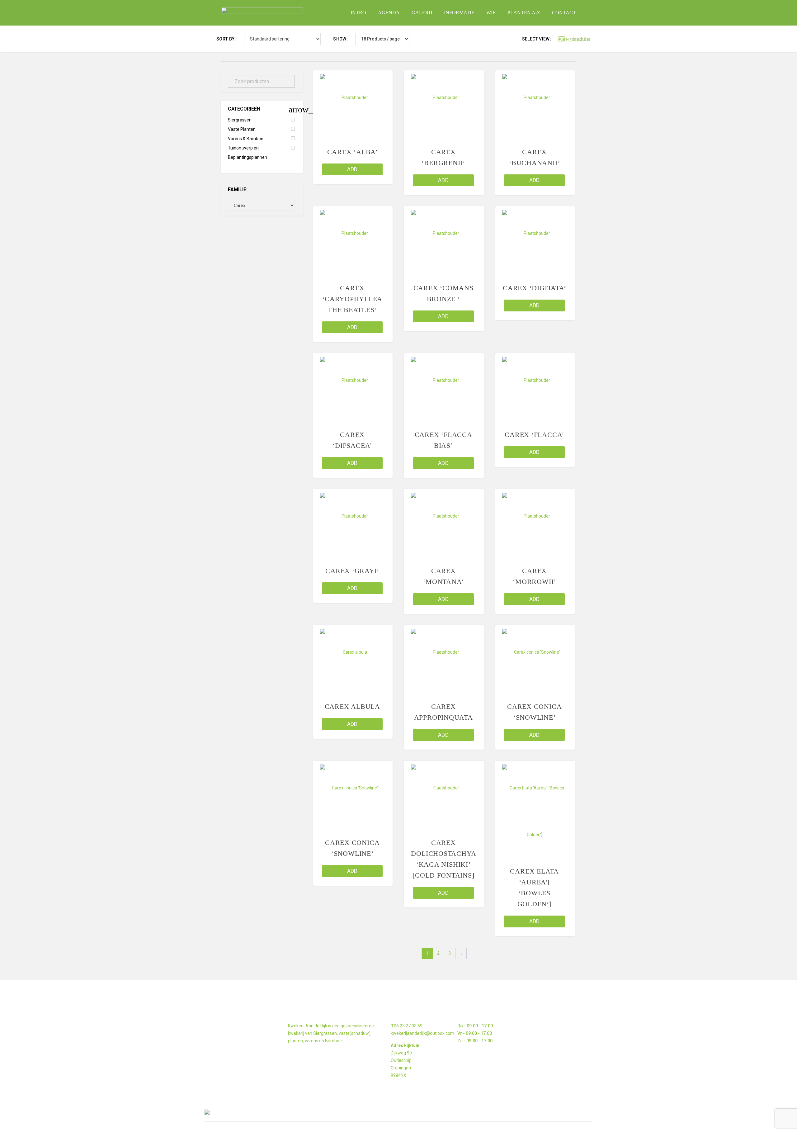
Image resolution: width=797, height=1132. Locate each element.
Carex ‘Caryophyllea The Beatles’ (352, 299)
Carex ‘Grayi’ (352, 571)
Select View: (536, 38)
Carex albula (352, 706)
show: (340, 38)
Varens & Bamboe (245, 138)
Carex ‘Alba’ (352, 152)
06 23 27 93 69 (408, 1025)
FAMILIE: (238, 189)
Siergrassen (240, 119)
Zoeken (286, 81)
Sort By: (226, 38)
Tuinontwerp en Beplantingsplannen (247, 152)
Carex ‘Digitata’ (534, 288)
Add (352, 169)
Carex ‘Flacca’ (534, 434)
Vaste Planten (242, 129)
